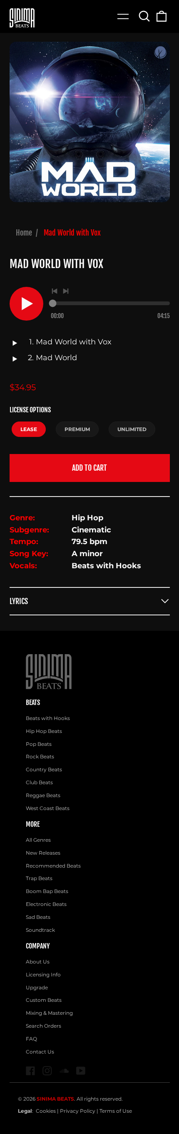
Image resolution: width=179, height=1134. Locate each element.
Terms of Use (115, 1111)
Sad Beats (38, 917)
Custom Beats (44, 1000)
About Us (38, 961)
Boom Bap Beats (47, 891)
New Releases (43, 853)
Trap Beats (39, 878)
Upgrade (37, 987)
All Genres (38, 840)
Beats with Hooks (48, 718)
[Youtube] (81, 1071)
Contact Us (40, 1052)
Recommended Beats (53, 866)
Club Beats (39, 782)
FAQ (31, 1039)
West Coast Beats (48, 808)
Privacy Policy (77, 1111)
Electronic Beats (46, 904)
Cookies (46, 1111)
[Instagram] (47, 1071)
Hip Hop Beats (44, 731)
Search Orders (43, 1026)
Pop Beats (39, 744)
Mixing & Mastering (49, 1013)
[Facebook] (30, 1071)
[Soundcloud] (64, 1071)
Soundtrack (40, 930)
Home (24, 232)
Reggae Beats (43, 795)
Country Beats (44, 769)
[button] (144, 16)
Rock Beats (40, 756)
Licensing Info (43, 974)
